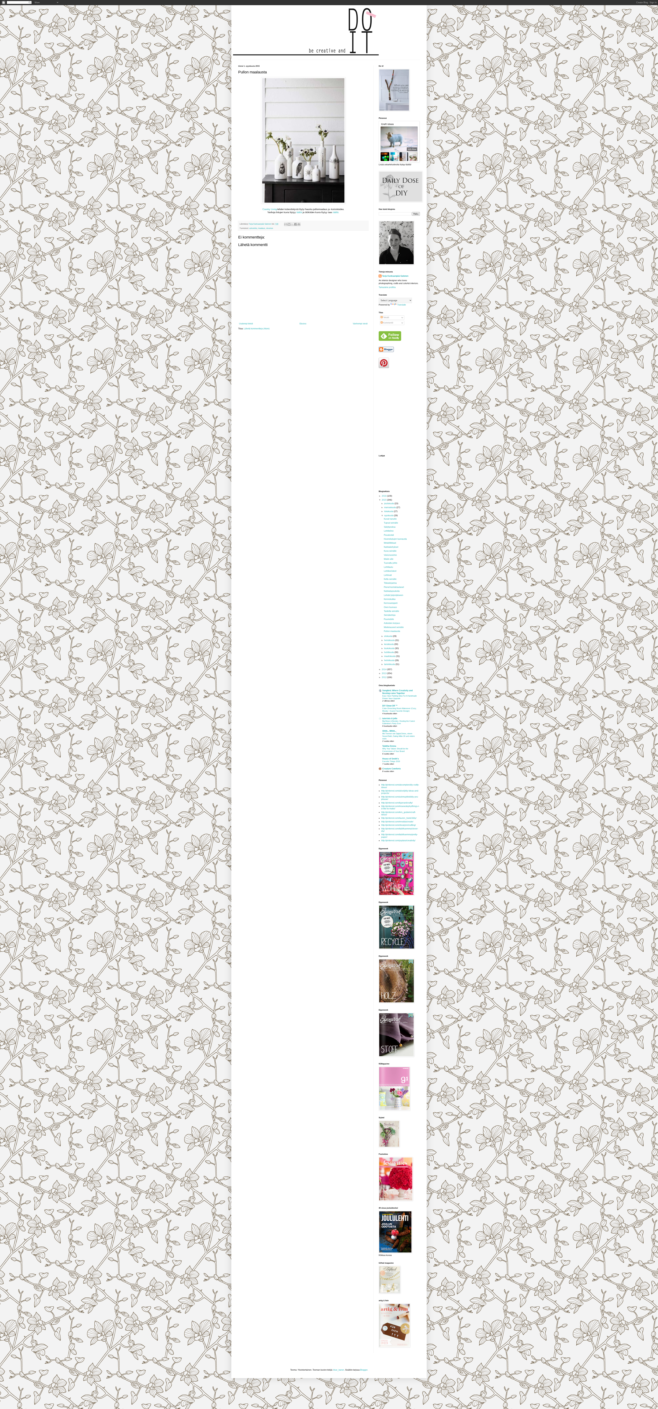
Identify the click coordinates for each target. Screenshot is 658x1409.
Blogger (363, 1370)
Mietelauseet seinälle (394, 627)
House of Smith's (390, 759)
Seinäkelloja (389, 615)
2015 (384, 500)
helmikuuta (389, 660)
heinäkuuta (389, 640)
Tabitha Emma (389, 746)
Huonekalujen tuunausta (395, 539)
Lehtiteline (389, 531)
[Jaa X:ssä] (292, 224)
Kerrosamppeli (391, 603)
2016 (384, 496)
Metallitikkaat (390, 543)
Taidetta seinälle (391, 611)
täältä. (336, 212)
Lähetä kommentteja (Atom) (257, 328)
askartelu (253, 228)
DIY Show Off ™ (390, 706)
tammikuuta (389, 664)
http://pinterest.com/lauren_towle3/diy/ (398, 818)
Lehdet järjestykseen (393, 595)
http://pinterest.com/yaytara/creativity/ (398, 840)
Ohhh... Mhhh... (389, 731)
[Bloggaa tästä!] (289, 224)
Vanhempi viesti (360, 323)
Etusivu (303, 323)
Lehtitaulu (388, 567)
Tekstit (386, 317)
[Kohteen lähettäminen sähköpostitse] (286, 224)
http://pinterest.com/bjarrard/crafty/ (397, 803)
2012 (384, 677)
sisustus (269, 228)
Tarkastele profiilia (387, 287)
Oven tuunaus (390, 607)
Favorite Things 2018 (391, 761)
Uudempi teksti (246, 323)
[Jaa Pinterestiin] (299, 224)
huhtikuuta (389, 652)
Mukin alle (388, 559)
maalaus (261, 228)
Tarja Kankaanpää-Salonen (395, 276)
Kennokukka (389, 599)
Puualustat (389, 535)
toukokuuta (389, 648)
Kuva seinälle (390, 551)
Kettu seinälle (390, 579)
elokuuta (388, 636)
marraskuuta (390, 507)
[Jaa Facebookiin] (295, 224)
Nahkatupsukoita (392, 591)
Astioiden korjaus (392, 623)
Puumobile (389, 619)
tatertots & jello (389, 718)
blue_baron (338, 1370)
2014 (384, 669)
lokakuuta (389, 511)
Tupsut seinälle (391, 523)
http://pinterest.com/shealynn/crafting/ (398, 825)
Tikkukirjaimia (390, 583)
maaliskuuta (390, 656)
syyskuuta (389, 515)
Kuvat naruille (390, 519)
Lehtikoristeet (390, 571)
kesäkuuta (389, 644)
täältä (299, 212)
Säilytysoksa (389, 527)
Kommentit (388, 323)
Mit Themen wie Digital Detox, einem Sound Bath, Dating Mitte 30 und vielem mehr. (398, 736)
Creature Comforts (391, 769)
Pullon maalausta (392, 631)
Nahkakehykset (391, 547)
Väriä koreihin (390, 555)
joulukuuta (389, 503)
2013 (384, 673)
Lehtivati (388, 575)
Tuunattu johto (390, 563)
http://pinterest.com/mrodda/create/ (397, 821)
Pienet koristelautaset (394, 587)
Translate (401, 305)
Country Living (270, 209)
